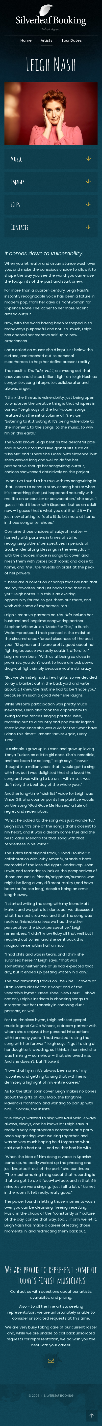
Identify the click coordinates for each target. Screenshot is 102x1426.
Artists (46, 40)
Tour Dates (71, 40)
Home (26, 40)
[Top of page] (92, 1416)
